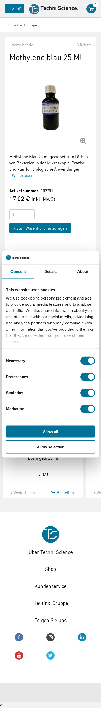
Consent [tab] (18, 271)
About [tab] (83, 271)
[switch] (87, 377)
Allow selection (50, 446)
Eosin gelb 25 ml (43, 458)
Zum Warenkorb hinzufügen (41, 228)
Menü (16, 9)
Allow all (50, 431)
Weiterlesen (22, 175)
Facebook (19, 637)
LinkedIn (82, 637)
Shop (50, 569)
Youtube (19, 655)
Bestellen (65, 492)
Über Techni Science (50, 552)
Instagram (50, 637)
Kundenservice (50, 586)
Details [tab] (50, 271)
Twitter (50, 655)
